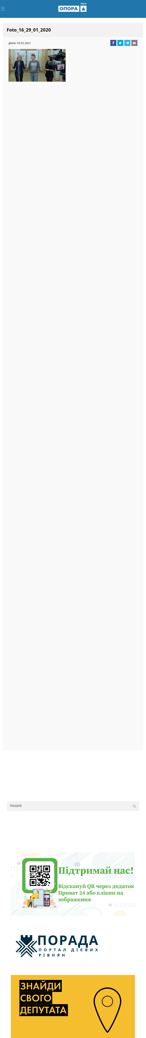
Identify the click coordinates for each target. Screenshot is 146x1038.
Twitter (120, 43)
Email (134, 43)
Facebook (113, 43)
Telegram (127, 43)
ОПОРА (73, 8)
